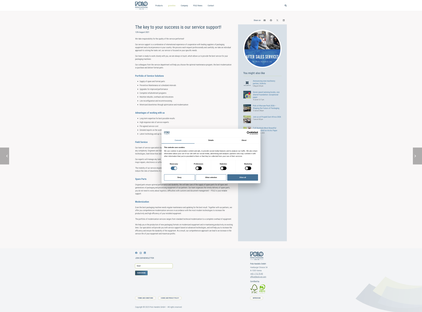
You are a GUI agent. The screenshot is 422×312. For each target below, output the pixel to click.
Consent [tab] (178, 140)
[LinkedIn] (145, 253)
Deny (179, 177)
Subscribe (141, 273)
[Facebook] (136, 253)
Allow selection (211, 177)
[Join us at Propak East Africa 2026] (247, 119)
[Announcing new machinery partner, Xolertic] (247, 83)
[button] (164, 5)
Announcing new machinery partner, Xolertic (264, 82)
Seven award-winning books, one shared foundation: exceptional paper (266, 94)
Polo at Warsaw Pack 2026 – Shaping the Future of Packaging (266, 106)
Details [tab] (211, 140)
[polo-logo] (141, 5)
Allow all (242, 177)
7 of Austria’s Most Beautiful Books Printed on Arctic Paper (265, 129)
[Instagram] (141, 253)
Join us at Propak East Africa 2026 (267, 117)
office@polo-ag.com (258, 277)
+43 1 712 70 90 (256, 273)
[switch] (199, 168)
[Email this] (265, 20)
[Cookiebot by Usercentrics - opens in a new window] (248, 133)
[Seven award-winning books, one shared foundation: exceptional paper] (247, 95)
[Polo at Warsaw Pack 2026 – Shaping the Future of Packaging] (247, 108)
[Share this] (271, 20)
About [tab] (244, 140)
